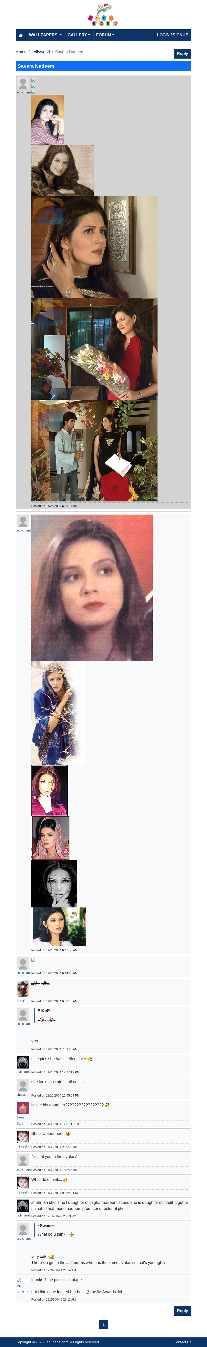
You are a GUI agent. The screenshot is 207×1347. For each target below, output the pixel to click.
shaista (22, 1095)
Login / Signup (172, 35)
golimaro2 (24, 1072)
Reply (182, 54)
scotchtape (24, 92)
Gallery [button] (77, 35)
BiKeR (21, 1001)
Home (21, 52)
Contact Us (182, 1342)
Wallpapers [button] (44, 35)
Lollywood (41, 52)
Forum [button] (103, 35)
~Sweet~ (23, 1146)
